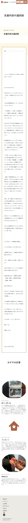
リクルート (5, 501)
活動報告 (5, 510)
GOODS (5, 508)
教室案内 (5, 499)
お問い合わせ (6, 506)
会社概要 (5, 503)
